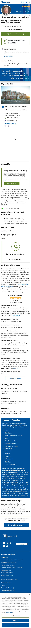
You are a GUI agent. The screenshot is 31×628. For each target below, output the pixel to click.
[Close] (29, 595)
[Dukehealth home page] (4, 2)
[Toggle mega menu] (27, 2)
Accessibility (4, 557)
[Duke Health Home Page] (10, 536)
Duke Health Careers (6, 588)
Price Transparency (6, 570)
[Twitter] (4, 546)
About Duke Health (6, 582)
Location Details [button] (8, 56)
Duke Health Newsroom (7, 590)
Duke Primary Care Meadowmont (16, 106)
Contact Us (21, 544)
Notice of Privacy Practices (8, 565)
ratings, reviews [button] (23, 11)
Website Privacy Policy (7, 575)
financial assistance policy (20, 495)
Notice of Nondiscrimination (8, 562)
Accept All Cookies (15, 625)
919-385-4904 (15, 259)
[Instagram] (7, 543)
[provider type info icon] (29, 15)
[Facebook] (4, 543)
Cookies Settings (15, 616)
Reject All (15, 620)
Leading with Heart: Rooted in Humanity (11, 560)
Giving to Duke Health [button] (15, 525)
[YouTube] (7, 546)
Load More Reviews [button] (15, 378)
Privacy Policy (9, 612)
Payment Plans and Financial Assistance (11, 567)
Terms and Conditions (7, 572)
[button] (23, 2)
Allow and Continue (11, 183)
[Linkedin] (10, 543)
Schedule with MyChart (15, 34)
